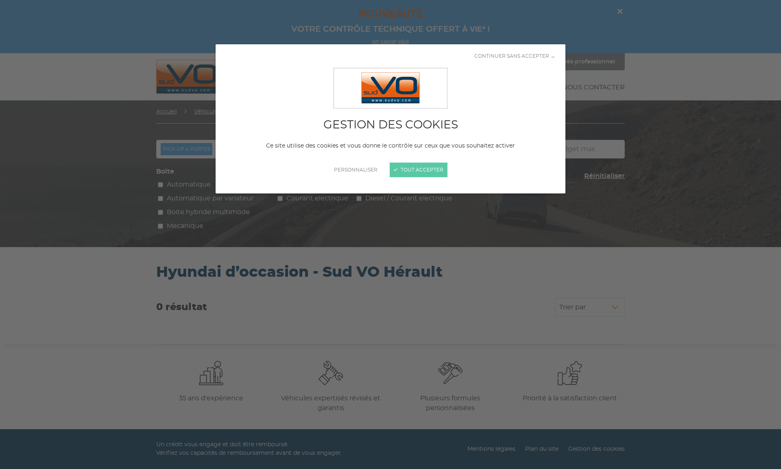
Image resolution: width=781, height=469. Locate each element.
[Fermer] (390, 234)
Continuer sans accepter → (514, 56)
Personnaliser (355, 169)
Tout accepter (421, 169)
